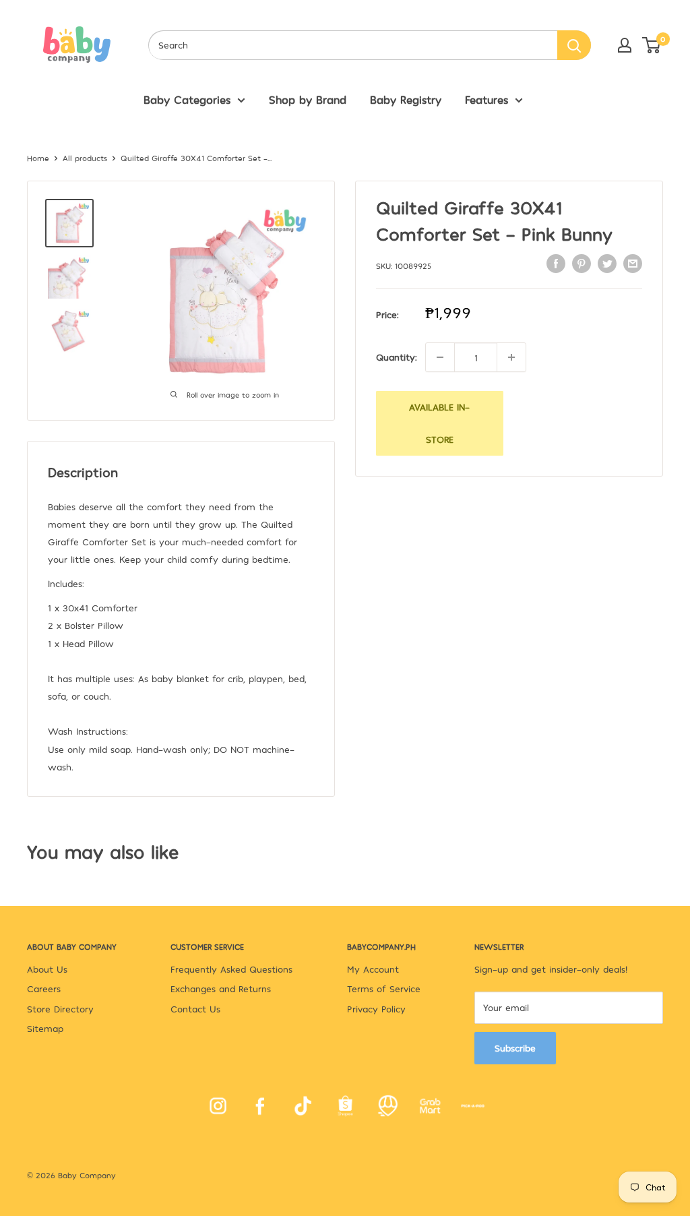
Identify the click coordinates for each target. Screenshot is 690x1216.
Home (38, 157)
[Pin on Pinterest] (581, 263)
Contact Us (195, 1008)
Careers (44, 988)
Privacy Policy (376, 1008)
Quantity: (396, 357)
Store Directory (60, 1008)
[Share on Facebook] (555, 263)
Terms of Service (383, 988)
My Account (373, 969)
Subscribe (515, 1048)
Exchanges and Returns (220, 988)
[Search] (574, 45)
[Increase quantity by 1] (511, 357)
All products (85, 157)
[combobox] (352, 45)
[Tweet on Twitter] (607, 263)
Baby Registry (405, 99)
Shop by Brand (307, 99)
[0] (652, 45)
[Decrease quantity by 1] (440, 357)
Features (486, 99)
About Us (47, 969)
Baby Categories (187, 99)
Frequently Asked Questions (231, 969)
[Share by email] (632, 263)
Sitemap (45, 1028)
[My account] (624, 45)
